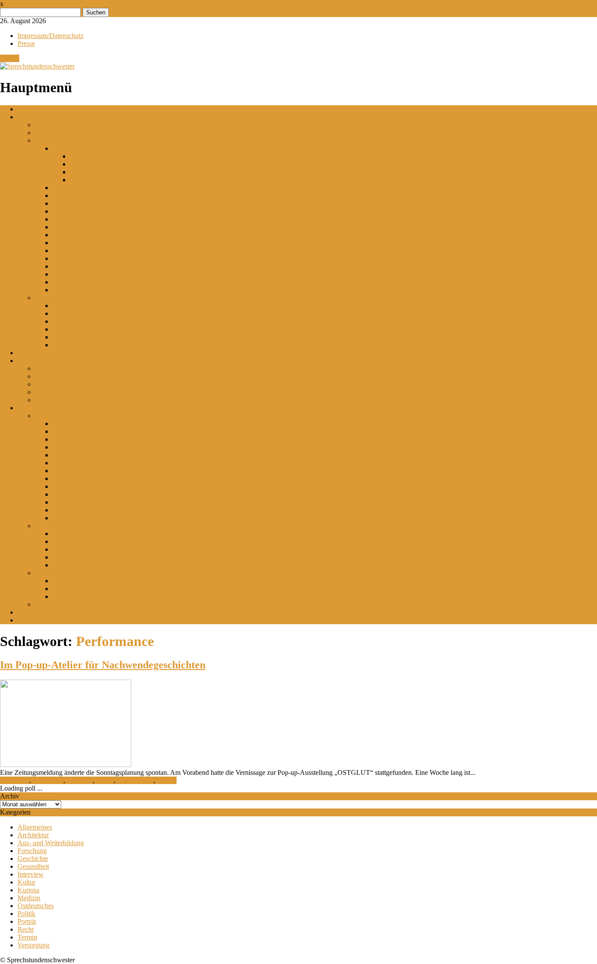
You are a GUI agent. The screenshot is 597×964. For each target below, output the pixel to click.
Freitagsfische (71, 462)
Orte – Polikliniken (61, 297)
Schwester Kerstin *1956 (69, 400)
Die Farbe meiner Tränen (86, 580)
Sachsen (63, 329)
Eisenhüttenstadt (74, 203)
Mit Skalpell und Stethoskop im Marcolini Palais (119, 423)
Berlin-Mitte (87, 179)
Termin (167, 780)
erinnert (27, 117)
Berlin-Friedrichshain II (102, 172)
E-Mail (9, 58)
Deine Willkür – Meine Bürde (93, 494)
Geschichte (48, 780)
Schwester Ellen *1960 (67, 376)
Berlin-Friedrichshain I (101, 164)
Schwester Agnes (76, 533)
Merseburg (67, 250)
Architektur (33, 835)
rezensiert (30, 407)
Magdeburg (68, 242)
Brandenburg (70, 313)
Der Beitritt (67, 565)
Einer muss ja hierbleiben (87, 478)
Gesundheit (33, 866)
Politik (26, 913)
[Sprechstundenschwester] (37, 66)
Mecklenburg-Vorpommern (90, 321)
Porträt (26, 921)
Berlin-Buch (87, 156)
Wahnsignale (70, 510)
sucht (24, 612)
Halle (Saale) (70, 219)
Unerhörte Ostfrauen (80, 502)
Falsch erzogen (73, 455)
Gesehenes (50, 525)
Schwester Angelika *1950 (72, 392)
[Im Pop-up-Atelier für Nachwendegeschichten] (65, 764)
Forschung (14, 780)
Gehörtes (47, 573)
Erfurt (60, 211)
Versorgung (33, 945)
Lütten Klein (69, 486)
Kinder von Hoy (75, 431)
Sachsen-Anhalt (74, 337)
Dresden (64, 195)
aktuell (26, 109)
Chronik (46, 132)
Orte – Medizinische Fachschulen (81, 140)
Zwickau (64, 290)
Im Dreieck (67, 541)
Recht (25, 929)
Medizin (28, 898)
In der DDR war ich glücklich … (98, 447)
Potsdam (64, 258)
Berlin (60, 148)
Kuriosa (28, 890)
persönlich (31, 352)
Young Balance (73, 518)
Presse (26, 43)
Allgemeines (34, 827)
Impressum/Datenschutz (50, 35)
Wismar (62, 282)
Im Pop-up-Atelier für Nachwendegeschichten (102, 664)
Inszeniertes (51, 604)
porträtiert (30, 360)
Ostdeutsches (135, 780)
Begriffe (46, 124)
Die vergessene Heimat (84, 439)
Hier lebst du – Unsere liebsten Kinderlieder (113, 588)
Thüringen (66, 345)
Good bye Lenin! (76, 557)
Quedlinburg (69, 266)
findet (25, 620)
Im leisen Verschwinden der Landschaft (106, 596)
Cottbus (63, 187)
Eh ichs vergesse (75, 470)
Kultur (105, 780)
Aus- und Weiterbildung (50, 843)
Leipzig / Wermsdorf (80, 234)
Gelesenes (49, 415)
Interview (80, 780)
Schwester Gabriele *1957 (71, 384)
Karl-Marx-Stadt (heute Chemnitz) (99, 227)
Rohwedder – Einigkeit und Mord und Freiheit (116, 549)
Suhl (58, 274)
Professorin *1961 (60, 368)
